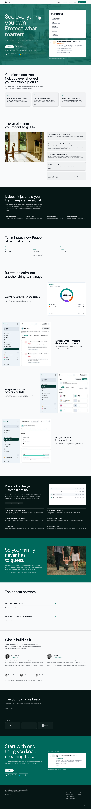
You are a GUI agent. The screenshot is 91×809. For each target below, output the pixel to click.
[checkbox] (51, 42)
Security (70, 2)
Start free (81, 2)
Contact (79, 794)
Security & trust (69, 792)
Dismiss (64, 54)
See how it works (20, 46)
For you (58, 2)
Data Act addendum (70, 798)
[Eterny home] (7, 2)
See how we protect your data (13, 503)
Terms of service (70, 796)
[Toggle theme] (84, 805)
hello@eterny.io (8, 794)
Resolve (60, 54)
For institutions (64, 2)
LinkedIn (79, 792)
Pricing (67, 790)
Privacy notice (69, 794)
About (75, 2)
